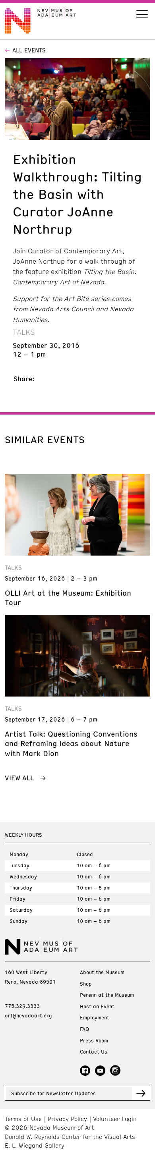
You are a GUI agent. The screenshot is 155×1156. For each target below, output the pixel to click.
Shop (86, 984)
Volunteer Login (115, 1119)
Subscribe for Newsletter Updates (53, 1093)
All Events (29, 50)
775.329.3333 (22, 1006)
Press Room (94, 1041)
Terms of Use (23, 1119)
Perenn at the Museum (107, 995)
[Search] (142, 15)
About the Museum (102, 972)
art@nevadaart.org (28, 1015)
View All (19, 777)
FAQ (84, 1029)
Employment (94, 1018)
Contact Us (93, 1052)
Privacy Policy (67, 1119)
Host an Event (97, 1006)
